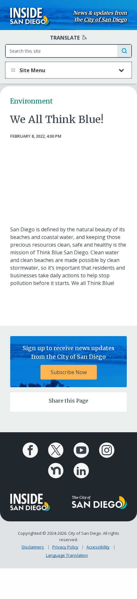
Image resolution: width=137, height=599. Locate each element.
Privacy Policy (65, 547)
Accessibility (98, 547)
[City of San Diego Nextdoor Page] (55, 470)
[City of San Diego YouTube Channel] (81, 450)
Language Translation (67, 555)
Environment (31, 101)
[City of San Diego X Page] (55, 450)
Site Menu (31, 70)
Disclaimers (33, 547)
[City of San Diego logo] (99, 501)
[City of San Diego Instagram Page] (106, 450)
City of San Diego (105, 19)
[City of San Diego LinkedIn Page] (81, 470)
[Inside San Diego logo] (29, 15)
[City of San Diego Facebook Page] (30, 450)
